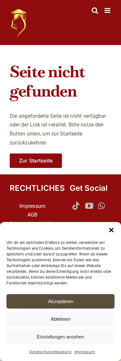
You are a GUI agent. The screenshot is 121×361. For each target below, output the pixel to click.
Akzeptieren (60, 301)
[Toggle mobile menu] (108, 10)
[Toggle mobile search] (95, 10)
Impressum (85, 352)
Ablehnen (60, 319)
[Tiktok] (76, 206)
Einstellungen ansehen (60, 336)
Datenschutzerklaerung (50, 352)
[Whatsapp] (101, 206)
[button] (111, 230)
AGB (32, 215)
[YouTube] (89, 206)
